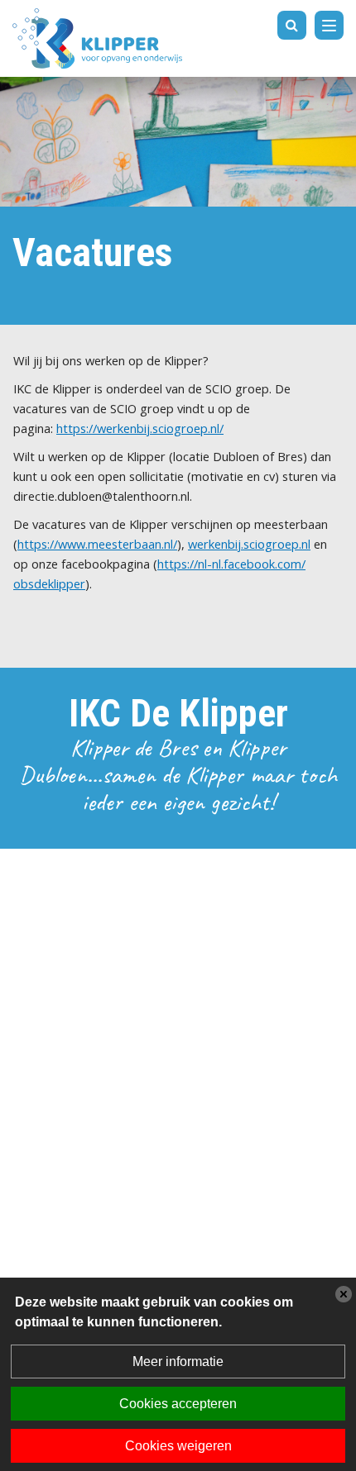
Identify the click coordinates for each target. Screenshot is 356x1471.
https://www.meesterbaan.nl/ (97, 544)
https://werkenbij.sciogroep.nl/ (140, 428)
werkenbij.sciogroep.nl (249, 544)
